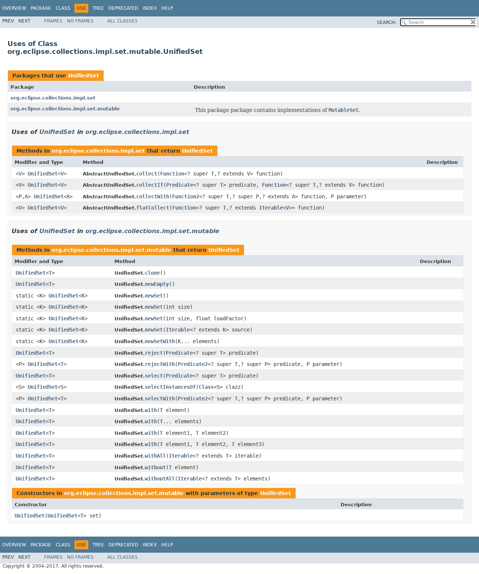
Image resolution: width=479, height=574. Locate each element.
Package (41, 8)
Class (63, 8)
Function (172, 174)
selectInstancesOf (170, 387)
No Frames (80, 21)
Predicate (179, 185)
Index (150, 8)
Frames (53, 21)
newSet (154, 296)
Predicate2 (193, 364)
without (155, 467)
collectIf (149, 185)
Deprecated (123, 8)
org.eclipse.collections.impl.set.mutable (65, 109)
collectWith (152, 196)
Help (167, 8)
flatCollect (152, 208)
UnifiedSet (83, 76)
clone (152, 273)
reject (154, 353)
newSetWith (160, 341)
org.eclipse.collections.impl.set (52, 98)
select (154, 376)
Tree (98, 8)
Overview (14, 8)
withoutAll (160, 479)
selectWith (160, 399)
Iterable (271, 208)
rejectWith (160, 364)
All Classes (122, 21)
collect (146, 174)
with (151, 410)
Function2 (185, 196)
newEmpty (157, 284)
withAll (155, 456)
